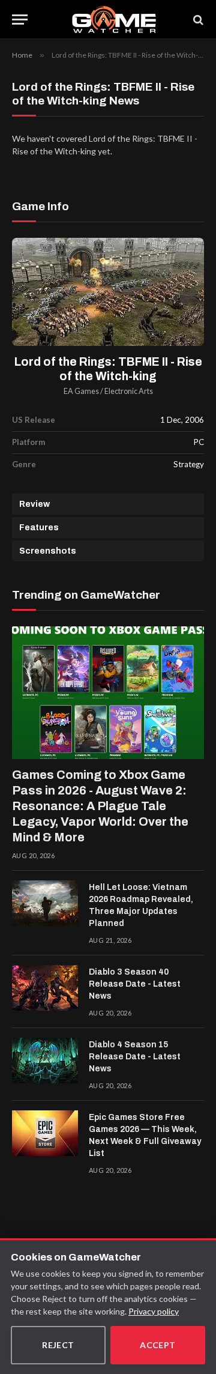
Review (34, 504)
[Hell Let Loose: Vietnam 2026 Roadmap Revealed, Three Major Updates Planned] (45, 903)
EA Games (81, 391)
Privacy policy (153, 1311)
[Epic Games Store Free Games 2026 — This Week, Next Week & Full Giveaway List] (45, 1133)
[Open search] (197, 19)
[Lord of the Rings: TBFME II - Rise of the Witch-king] (108, 292)
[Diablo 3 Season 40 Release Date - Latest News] (45, 988)
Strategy (188, 464)
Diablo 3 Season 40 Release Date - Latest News (135, 983)
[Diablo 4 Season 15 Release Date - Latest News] (45, 1060)
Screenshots (47, 550)
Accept (158, 1345)
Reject (58, 1345)
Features (39, 527)
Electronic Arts (128, 391)
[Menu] (20, 19)
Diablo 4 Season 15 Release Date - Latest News (135, 1056)
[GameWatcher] (114, 19)
